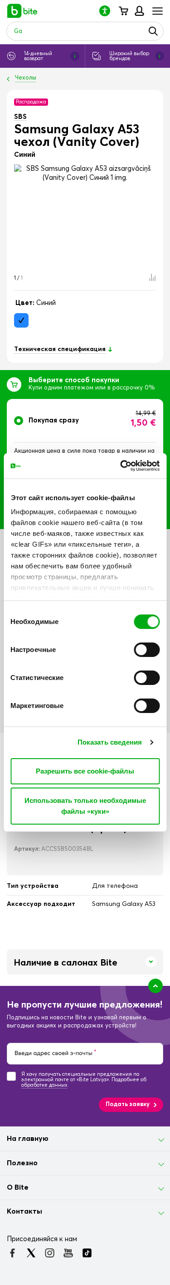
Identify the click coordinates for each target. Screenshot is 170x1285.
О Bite (18, 1187)
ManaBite (139, 11)
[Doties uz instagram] (49, 1252)
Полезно (22, 1163)
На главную (28, 1138)
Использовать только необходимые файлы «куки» (85, 806)
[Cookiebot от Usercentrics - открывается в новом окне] (121, 466)
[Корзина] (123, 11)
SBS (20, 116)
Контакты (24, 1211)
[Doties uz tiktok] (86, 1252)
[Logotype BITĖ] (22, 11)
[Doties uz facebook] (12, 1252)
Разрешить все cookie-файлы (85, 771)
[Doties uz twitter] (31, 1252)
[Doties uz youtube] (68, 1252)
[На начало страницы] (155, 986)
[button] (108, 10)
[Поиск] (153, 31)
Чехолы (25, 78)
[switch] (147, 649)
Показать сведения (110, 742)
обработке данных (44, 1085)
